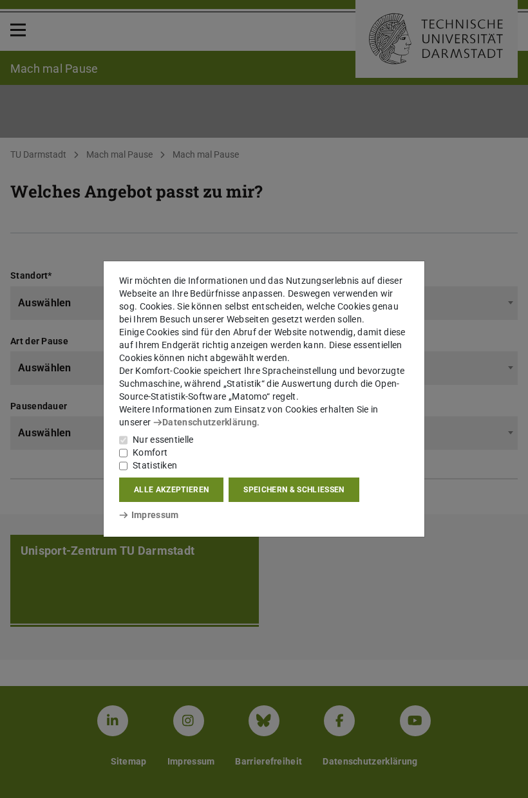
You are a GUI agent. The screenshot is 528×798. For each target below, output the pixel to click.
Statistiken (155, 465)
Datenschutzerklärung (209, 422)
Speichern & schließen (293, 489)
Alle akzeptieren (171, 489)
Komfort (150, 452)
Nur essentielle (163, 439)
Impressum (154, 515)
